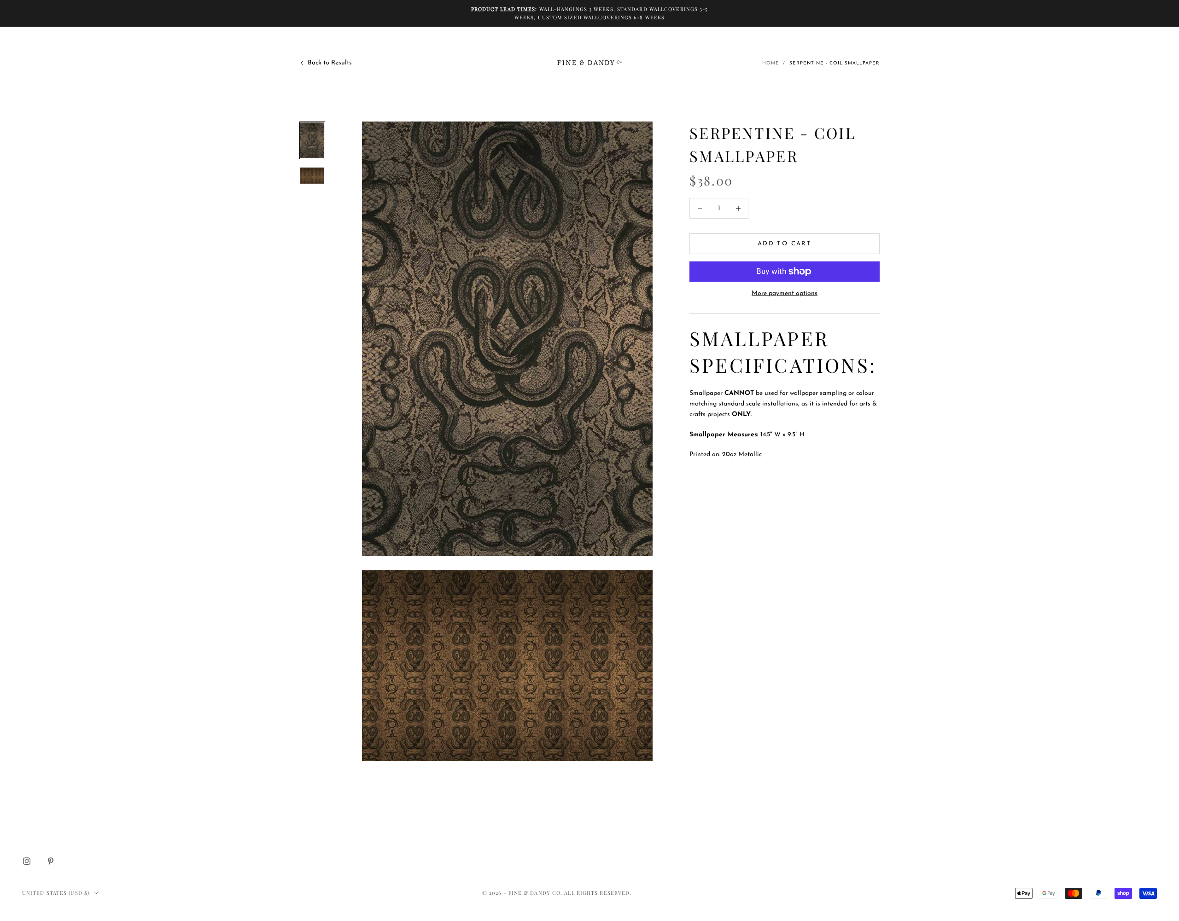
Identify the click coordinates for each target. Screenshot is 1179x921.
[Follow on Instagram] (26, 861)
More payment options (784, 293)
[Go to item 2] (312, 175)
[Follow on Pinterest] (50, 861)
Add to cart (784, 244)
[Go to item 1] (312, 140)
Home (770, 63)
